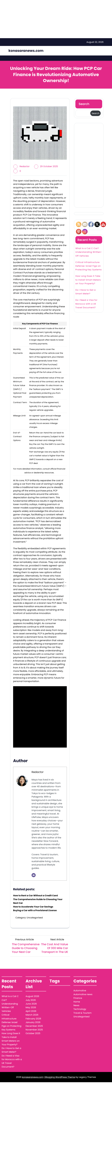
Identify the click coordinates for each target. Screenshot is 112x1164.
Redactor (25, 166)
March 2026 (32, 1014)
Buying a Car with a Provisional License (35, 910)
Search (84, 104)
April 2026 (31, 1011)
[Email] (34, 875)
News (76, 1005)
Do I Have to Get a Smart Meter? (85, 301)
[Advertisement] (88, 165)
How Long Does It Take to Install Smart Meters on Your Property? (88, 289)
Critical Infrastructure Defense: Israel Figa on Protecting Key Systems (88, 275)
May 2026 (31, 1007)
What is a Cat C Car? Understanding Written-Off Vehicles (88, 261)
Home (76, 1001)
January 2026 (33, 1022)
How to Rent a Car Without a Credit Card (35, 895)
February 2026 (33, 1018)
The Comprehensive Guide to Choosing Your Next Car (37, 901)
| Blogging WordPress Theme (59, 1077)
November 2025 (34, 1029)
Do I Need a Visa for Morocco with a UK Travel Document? (86, 313)
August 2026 (32, 996)
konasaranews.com (25, 50)
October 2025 (33, 1033)
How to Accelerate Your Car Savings (33, 906)
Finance (77, 998)
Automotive (79, 990)
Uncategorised (35, 917)
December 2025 (34, 1026)
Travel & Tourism (82, 1012)
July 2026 (31, 1000)
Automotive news (82, 994)
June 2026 (31, 1003)
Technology (79, 1009)
